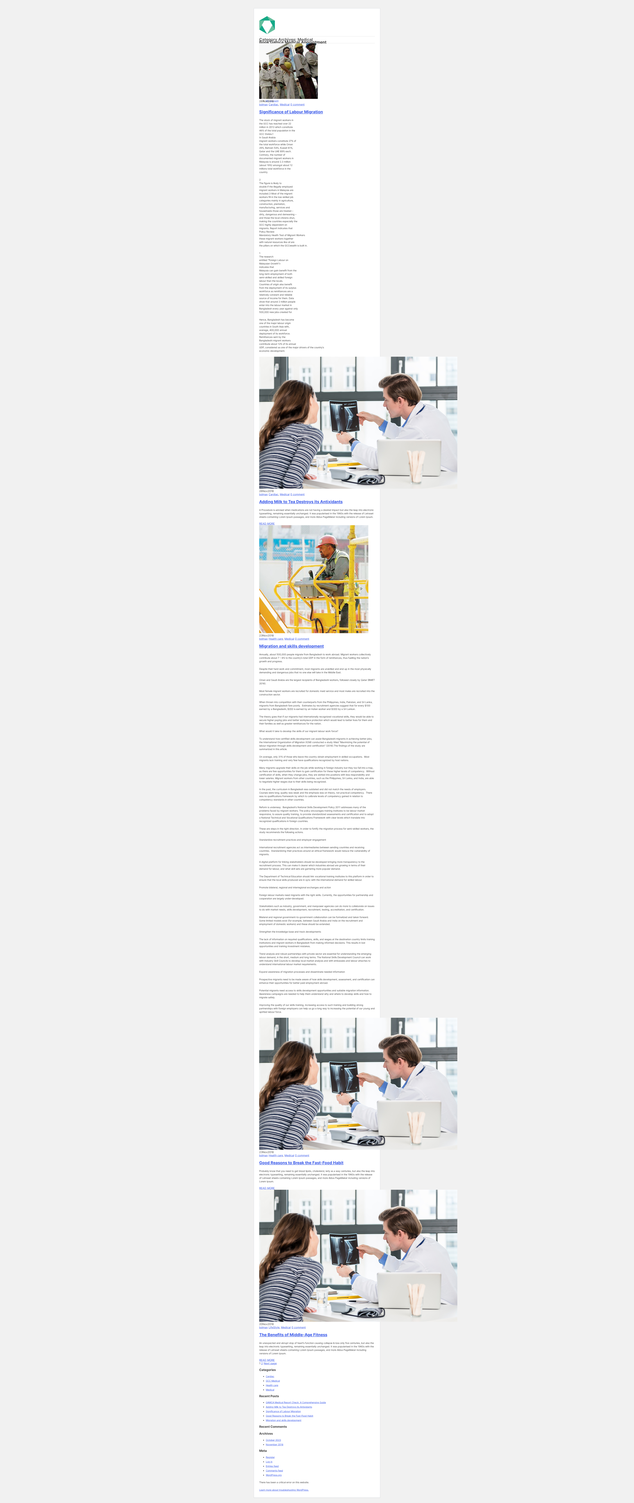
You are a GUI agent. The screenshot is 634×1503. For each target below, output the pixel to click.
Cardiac (273, 104)
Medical (285, 104)
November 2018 (274, 1444)
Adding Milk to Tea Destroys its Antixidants (301, 501)
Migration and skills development (291, 646)
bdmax (263, 104)
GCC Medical (273, 1380)
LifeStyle (274, 1327)
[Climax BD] (296, 32)
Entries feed (272, 1466)
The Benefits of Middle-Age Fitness (293, 1334)
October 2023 (273, 1440)
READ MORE (267, 523)
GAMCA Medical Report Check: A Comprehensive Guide (296, 1402)
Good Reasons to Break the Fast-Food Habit (301, 1162)
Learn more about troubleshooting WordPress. (284, 1489)
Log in (269, 1461)
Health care (276, 638)
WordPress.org (274, 1475)
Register (270, 1457)
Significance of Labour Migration (291, 111)
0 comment (297, 104)
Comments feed (274, 1470)
